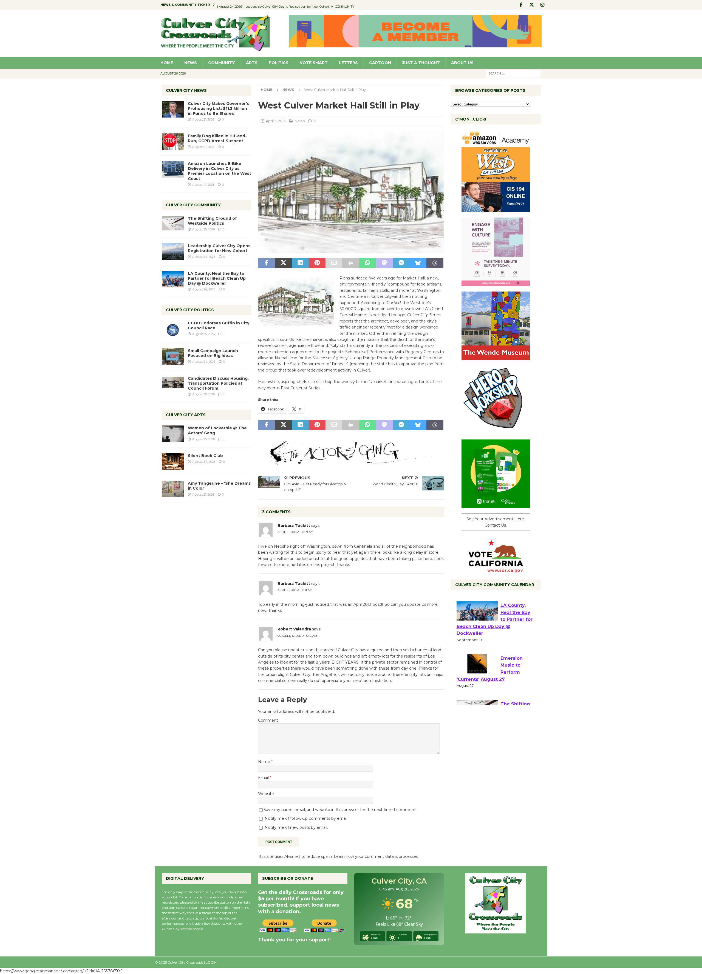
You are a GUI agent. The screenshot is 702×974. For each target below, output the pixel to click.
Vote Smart (314, 62)
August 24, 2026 (203, 257)
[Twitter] (532, 5)
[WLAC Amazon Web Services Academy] (496, 209)
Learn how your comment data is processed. (376, 856)
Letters (348, 62)
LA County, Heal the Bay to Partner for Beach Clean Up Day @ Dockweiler (217, 278)
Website (266, 793)
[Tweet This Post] (283, 263)
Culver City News (186, 90)
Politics (278, 62)
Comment (268, 720)
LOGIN (211, 962)
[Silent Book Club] (173, 461)
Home (166, 62)
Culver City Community (193, 204)
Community (221, 62)
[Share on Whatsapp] (367, 263)
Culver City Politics (190, 309)
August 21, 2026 (203, 119)
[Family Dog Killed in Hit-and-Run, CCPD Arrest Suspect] (173, 141)
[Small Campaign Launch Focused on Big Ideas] (173, 356)
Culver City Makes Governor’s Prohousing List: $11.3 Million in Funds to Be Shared (218, 108)
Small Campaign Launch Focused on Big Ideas (213, 353)
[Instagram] (542, 5)
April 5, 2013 (276, 121)
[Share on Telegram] (401, 263)
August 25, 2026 (203, 229)
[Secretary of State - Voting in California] (495, 569)
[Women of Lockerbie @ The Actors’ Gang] (173, 433)
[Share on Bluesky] (418, 263)
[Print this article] (350, 263)
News (190, 62)
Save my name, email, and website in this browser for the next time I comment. (340, 809)
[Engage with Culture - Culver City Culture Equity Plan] (496, 283)
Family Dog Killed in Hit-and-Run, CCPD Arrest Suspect (217, 138)
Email (264, 777)
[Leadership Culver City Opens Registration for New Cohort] (173, 251)
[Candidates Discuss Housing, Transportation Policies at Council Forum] (173, 384)
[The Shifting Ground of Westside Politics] (173, 223)
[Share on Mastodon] (384, 263)
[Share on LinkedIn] (300, 263)
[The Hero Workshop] (496, 431)
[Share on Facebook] (266, 263)
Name (264, 761)
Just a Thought (421, 62)
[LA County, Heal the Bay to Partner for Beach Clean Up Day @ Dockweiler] (173, 279)
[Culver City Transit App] (496, 504)
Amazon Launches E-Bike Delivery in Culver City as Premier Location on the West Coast (219, 171)
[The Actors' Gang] (351, 461)
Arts (251, 62)
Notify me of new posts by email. (296, 827)
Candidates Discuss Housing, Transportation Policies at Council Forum (218, 383)
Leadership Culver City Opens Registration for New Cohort (219, 248)
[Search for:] (513, 73)
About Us (462, 62)
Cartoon (380, 62)
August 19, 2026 (203, 185)
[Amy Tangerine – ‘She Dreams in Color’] (173, 489)
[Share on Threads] (434, 263)
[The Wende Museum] (496, 357)
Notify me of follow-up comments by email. (306, 818)
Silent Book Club (205, 455)
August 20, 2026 (203, 394)
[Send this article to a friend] (333, 263)
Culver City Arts (186, 414)
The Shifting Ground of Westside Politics (212, 221)
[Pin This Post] (317, 263)
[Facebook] (521, 5)
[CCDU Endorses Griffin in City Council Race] (173, 329)
